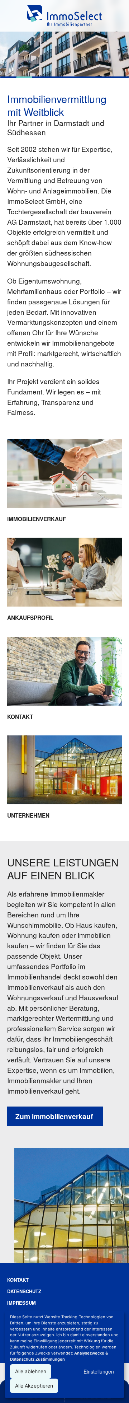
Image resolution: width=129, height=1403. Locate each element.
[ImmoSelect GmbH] (64, 16)
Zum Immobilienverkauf (55, 1116)
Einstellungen (98, 1371)
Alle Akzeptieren (34, 1386)
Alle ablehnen (30, 1371)
